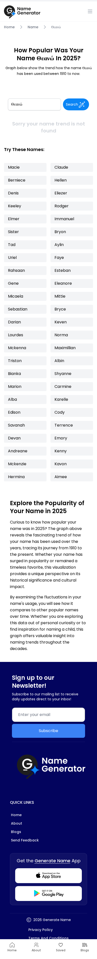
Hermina (16, 477)
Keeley (14, 206)
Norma (61, 335)
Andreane (17, 451)
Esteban (62, 270)
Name (33, 27)
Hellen (60, 180)
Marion (14, 386)
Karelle (61, 399)
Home (9, 27)
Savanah (16, 425)
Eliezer (60, 193)
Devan (14, 438)
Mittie (59, 296)
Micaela (15, 296)
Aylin (59, 244)
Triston (15, 361)
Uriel (12, 257)
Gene (13, 283)
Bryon (60, 232)
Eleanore (63, 283)
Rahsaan (16, 270)
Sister (13, 232)
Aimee (60, 477)
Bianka (14, 373)
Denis (13, 193)
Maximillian (65, 348)
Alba (12, 399)
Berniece (16, 180)
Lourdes (15, 335)
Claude (61, 167)
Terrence (63, 425)
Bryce (60, 309)
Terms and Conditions (48, 938)
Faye (59, 257)
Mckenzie (17, 464)
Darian (14, 322)
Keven (60, 322)
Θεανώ (56, 27)
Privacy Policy (40, 929)
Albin (59, 361)
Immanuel (64, 219)
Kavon (60, 464)
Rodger (61, 206)
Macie (14, 167)
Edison (14, 412)
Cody (59, 412)
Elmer (13, 219)
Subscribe (48, 731)
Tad (11, 244)
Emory (60, 438)
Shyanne (62, 373)
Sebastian (17, 309)
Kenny (60, 451)
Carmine (62, 386)
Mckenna (17, 348)
